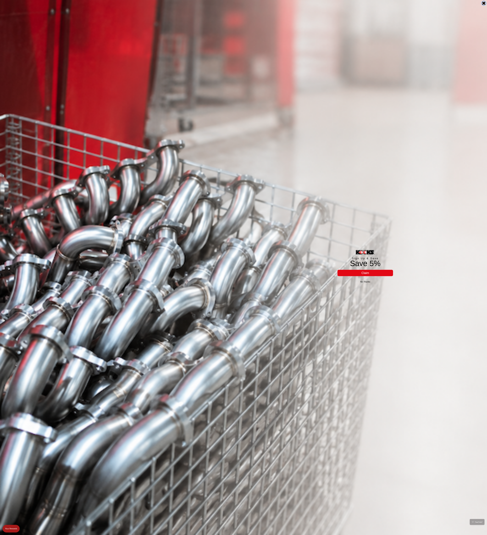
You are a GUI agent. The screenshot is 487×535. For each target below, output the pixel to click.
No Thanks (365, 282)
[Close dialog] (484, 3)
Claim (365, 273)
